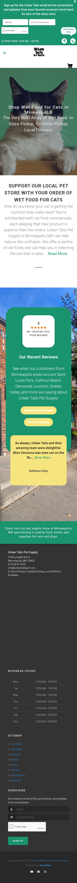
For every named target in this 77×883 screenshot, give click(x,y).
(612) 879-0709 (17, 564)
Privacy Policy (39, 860)
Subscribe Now (68, 30)
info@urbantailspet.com (21, 567)
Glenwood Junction (31, 386)
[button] (34, 495)
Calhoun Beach (48, 380)
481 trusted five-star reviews (38, 333)
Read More (57, 253)
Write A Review (38, 422)
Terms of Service (58, 860)
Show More (42, 457)
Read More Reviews (38, 410)
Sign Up (18, 840)
